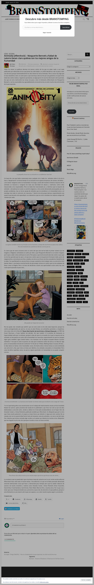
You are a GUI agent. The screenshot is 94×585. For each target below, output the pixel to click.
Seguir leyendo (47, 32)
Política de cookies (44, 582)
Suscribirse (65, 27)
